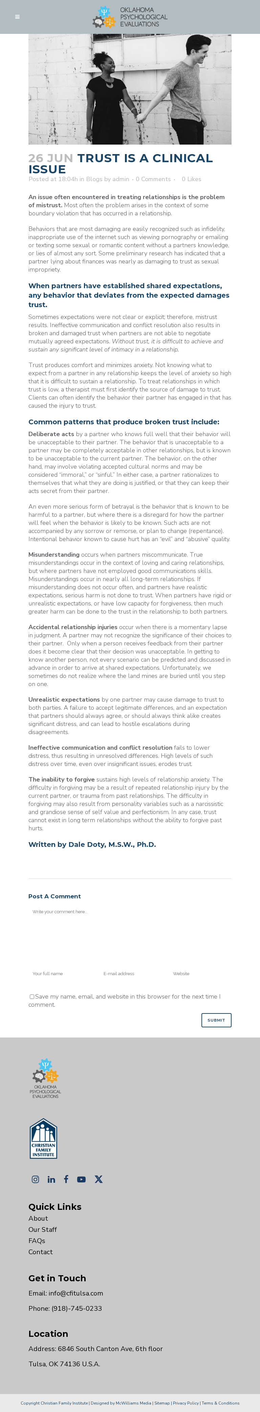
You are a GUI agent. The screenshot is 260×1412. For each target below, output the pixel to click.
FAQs (36, 1240)
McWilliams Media (133, 1403)
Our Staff (42, 1229)
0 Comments (153, 179)
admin (120, 179)
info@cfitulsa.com (76, 1293)
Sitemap (162, 1403)
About (38, 1218)
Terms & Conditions (221, 1403)
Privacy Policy (186, 1403)
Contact (40, 1252)
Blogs (94, 179)
